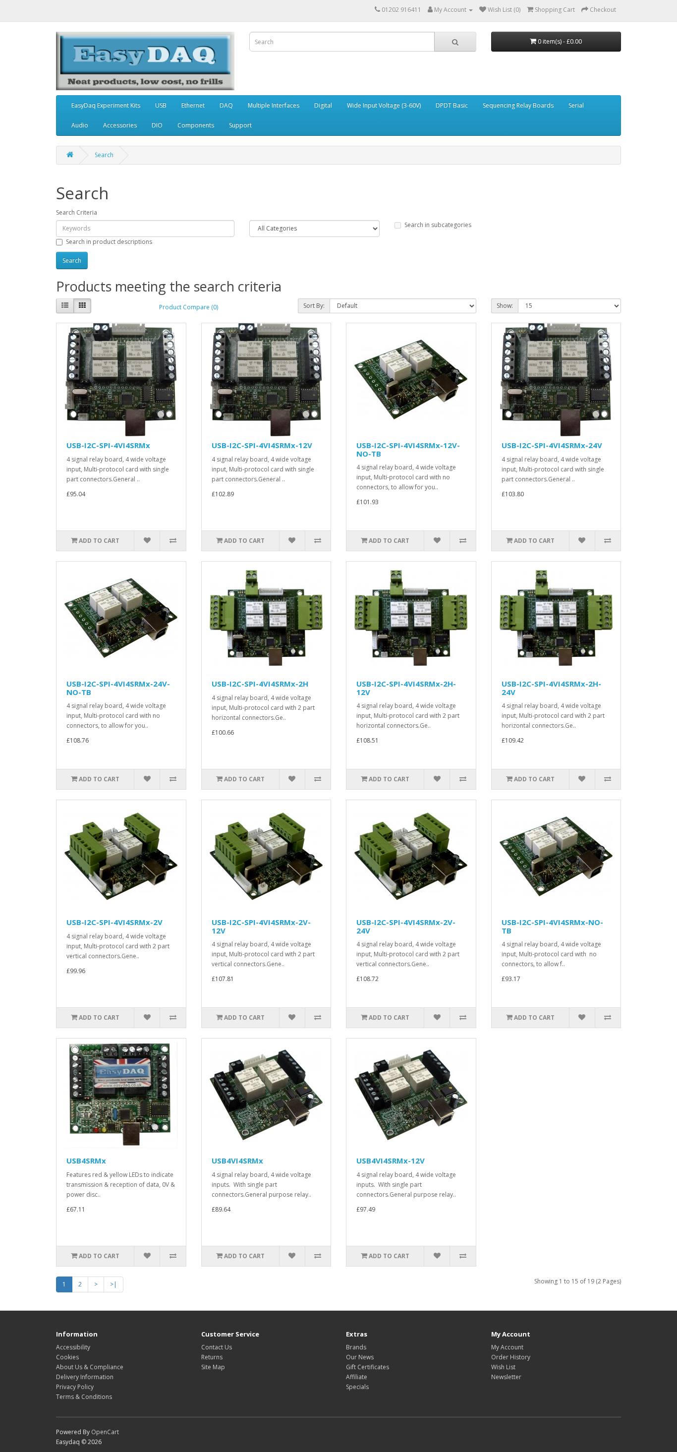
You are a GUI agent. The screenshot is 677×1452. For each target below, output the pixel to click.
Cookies (67, 1357)
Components (195, 125)
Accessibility (73, 1347)
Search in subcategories (437, 225)
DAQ (226, 105)
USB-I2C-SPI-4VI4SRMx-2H (260, 684)
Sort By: (314, 305)
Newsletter (506, 1377)
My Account (507, 1347)
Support (240, 125)
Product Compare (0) (188, 307)
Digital (323, 105)
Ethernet (193, 105)
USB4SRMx (86, 1160)
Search (104, 155)
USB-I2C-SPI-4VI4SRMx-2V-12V (261, 926)
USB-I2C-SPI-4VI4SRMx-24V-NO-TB (118, 688)
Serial (576, 105)
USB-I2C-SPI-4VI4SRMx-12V (262, 445)
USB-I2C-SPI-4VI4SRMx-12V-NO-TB (408, 449)
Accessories (120, 125)
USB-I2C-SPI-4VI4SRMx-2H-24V (551, 688)
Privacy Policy (75, 1387)
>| (113, 1284)
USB (161, 105)
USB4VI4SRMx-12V (390, 1160)
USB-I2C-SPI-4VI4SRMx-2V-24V (405, 926)
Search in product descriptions (109, 241)
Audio (79, 125)
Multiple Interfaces (273, 105)
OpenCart (105, 1432)
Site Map (213, 1367)
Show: (505, 305)
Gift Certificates (367, 1367)
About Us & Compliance (89, 1367)
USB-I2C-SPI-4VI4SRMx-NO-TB (552, 926)
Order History (510, 1357)
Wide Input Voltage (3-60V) (384, 105)
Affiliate (356, 1377)
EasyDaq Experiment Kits (105, 105)
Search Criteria (76, 212)
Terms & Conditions (84, 1397)
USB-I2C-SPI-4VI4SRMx (108, 445)
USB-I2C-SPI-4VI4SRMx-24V (552, 445)
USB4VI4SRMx (237, 1160)
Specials (357, 1387)
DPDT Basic (452, 105)
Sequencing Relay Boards (518, 105)
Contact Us (216, 1347)
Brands (356, 1347)
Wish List (503, 1367)
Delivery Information (84, 1377)
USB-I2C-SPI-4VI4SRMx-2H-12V (406, 688)
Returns (212, 1357)
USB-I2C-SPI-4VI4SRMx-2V (114, 922)
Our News (360, 1357)
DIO (157, 125)
